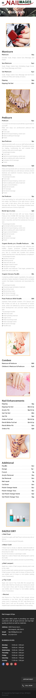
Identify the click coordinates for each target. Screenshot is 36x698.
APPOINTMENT (28, 679)
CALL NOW (28, 685)
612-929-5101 (12, 634)
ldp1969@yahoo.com (15, 632)
